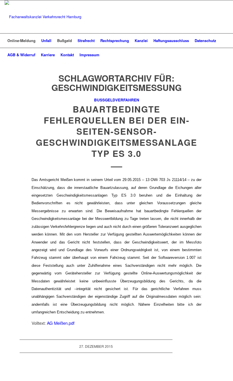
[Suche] (225, 55)
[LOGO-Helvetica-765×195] (43, 16)
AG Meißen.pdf (60, 323)
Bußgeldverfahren (116, 100)
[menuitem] (21, 41)
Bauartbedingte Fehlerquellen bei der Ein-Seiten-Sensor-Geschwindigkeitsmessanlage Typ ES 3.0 (116, 131)
